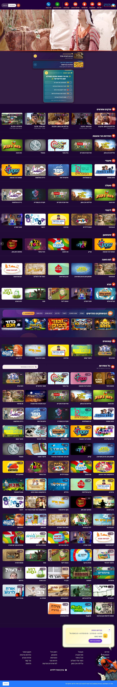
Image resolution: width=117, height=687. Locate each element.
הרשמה (5, 5)
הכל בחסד (79, 657)
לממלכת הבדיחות (95, 641)
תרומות (28, 663)
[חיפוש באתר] (18, 5)
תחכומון (54, 654)
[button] (111, 374)
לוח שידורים (57, 8)
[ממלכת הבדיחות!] (58, 64)
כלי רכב (57, 313)
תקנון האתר (27, 652)
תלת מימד (39, 313)
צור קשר (48, 8)
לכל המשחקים (29, 313)
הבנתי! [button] (6, 683)
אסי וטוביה (79, 654)
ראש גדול (53, 652)
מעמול (80, 652)
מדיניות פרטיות (25, 654)
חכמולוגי (84, 8)
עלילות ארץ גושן (77, 663)
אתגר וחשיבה (73, 313)
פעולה (82, 313)
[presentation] (2, 119)
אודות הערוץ (26, 657)
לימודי (64, 313)
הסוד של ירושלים (77, 660)
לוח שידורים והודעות (49, 663)
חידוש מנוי (53, 660)
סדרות (99, 8)
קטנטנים (66, 8)
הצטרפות (53, 657)
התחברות (12, 5)
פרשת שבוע (75, 8)
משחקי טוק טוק (103, 660)
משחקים (92, 8)
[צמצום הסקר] (46, 72)
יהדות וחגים (48, 313)
